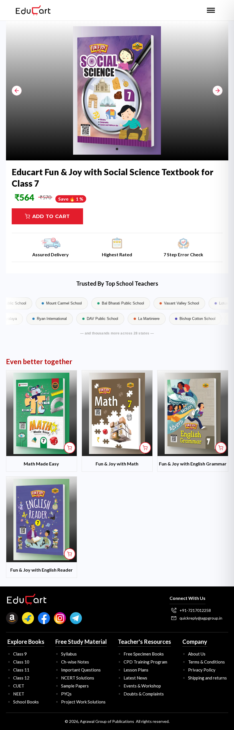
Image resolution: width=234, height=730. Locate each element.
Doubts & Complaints (144, 693)
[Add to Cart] (69, 447)
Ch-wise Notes (75, 661)
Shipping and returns (207, 677)
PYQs (66, 693)
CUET (18, 685)
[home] (33, 10)
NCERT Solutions (77, 677)
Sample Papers (75, 685)
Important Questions (81, 669)
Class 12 (21, 677)
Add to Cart (51, 216)
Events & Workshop (142, 685)
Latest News (135, 677)
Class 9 (20, 653)
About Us (196, 653)
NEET (18, 693)
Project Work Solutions (83, 701)
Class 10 (21, 661)
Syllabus (69, 653)
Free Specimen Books (144, 653)
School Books (26, 701)
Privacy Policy (201, 669)
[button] (211, 10)
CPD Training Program (145, 661)
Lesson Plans (136, 669)
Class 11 (21, 669)
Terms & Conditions (206, 661)
